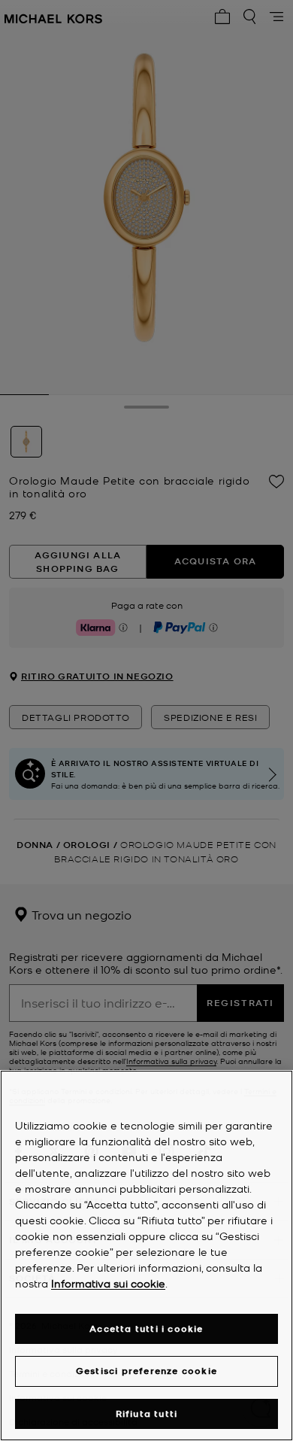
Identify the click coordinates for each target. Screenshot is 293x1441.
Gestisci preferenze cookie (146, 1370)
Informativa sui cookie (108, 1283)
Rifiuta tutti (147, 1413)
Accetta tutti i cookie (146, 1328)
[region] (146, 1255)
